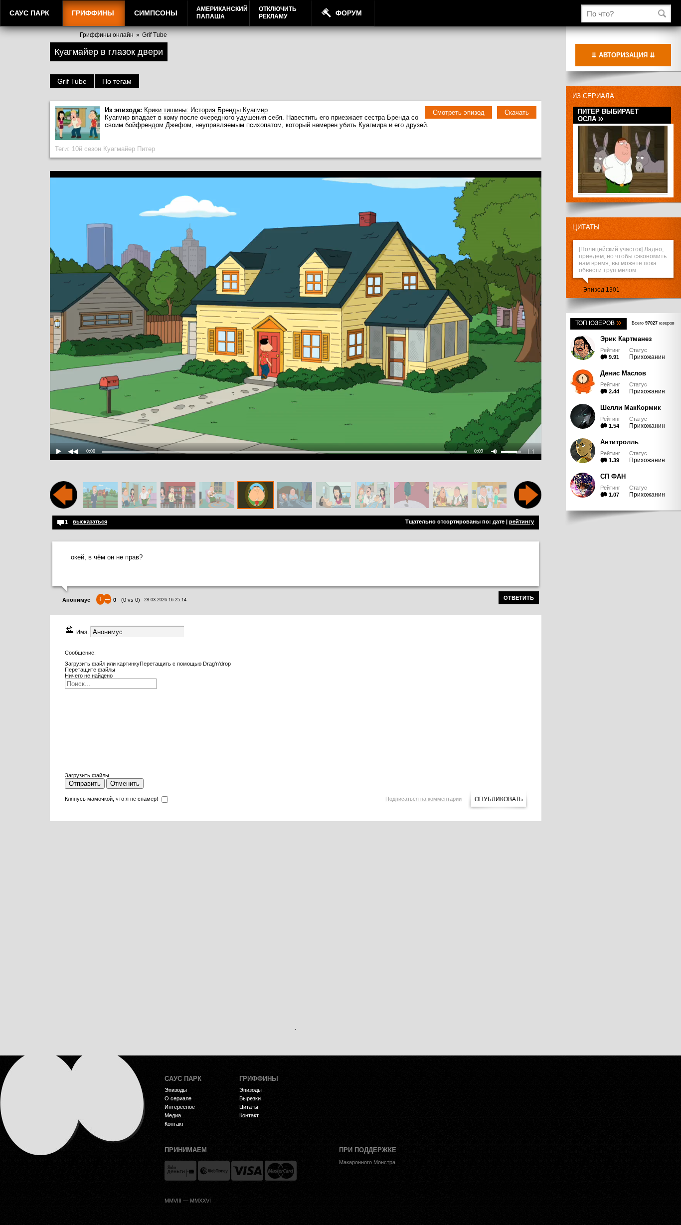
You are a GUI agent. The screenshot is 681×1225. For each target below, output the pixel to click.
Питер (146, 149)
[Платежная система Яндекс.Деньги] (180, 1170)
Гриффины (93, 13)
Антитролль (619, 442)
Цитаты (586, 227)
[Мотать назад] (63, 507)
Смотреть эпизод (459, 112)
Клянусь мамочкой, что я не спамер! (111, 799)
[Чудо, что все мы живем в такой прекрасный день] (372, 495)
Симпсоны (155, 13)
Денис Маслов (623, 373)
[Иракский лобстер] (216, 495)
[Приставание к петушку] (100, 495)
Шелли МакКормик (630, 407)
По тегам (117, 81)
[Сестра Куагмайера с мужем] (294, 495)
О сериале (178, 1098)
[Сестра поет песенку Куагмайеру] (333, 495)
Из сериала (593, 96)
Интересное (180, 1107)
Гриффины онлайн (107, 34)
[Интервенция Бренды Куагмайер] (139, 495)
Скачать (517, 112)
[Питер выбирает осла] (623, 191)
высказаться (90, 522)
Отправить (85, 783)
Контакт (174, 1124)
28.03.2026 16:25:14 (165, 599)
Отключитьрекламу (278, 12)
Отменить (125, 783)
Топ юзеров (598, 323)
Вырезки (250, 1098)
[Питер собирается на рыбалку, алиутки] (489, 495)
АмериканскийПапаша (222, 12)
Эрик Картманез (626, 339)
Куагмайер (119, 149)
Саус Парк (29, 13)
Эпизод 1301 (601, 289)
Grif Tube (154, 34)
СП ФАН (613, 476)
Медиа (173, 1115)
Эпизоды (176, 1090)
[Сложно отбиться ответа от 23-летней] (178, 495)
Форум (349, 13)
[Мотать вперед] (527, 507)
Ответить (519, 598)
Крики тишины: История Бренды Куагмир (206, 110)
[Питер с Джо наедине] (450, 495)
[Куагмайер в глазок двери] (255, 495)
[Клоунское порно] (411, 495)
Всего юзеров (653, 323)
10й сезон (86, 149)
